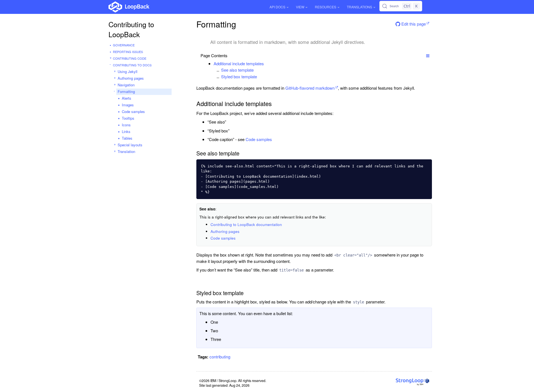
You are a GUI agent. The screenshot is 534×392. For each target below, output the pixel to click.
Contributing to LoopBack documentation (246, 224)
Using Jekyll (127, 71)
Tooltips (128, 118)
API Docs (277, 6)
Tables (127, 138)
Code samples (133, 111)
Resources (325, 6)
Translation (126, 151)
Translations (359, 6)
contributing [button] (219, 357)
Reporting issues (128, 51)
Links (126, 131)
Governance (124, 45)
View (300, 6)
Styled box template (239, 76)
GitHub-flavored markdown (310, 88)
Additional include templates (239, 63)
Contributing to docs (132, 65)
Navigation (126, 84)
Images (128, 104)
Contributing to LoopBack (131, 29)
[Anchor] (267, 63)
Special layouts (130, 144)
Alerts (126, 98)
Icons (126, 124)
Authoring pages (131, 78)
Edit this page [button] (413, 24)
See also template (237, 70)
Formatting (126, 91)
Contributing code (129, 58)
